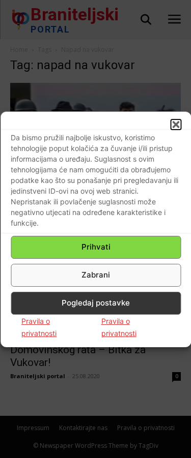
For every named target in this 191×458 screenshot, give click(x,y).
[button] (176, 124)
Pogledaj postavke (96, 303)
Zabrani (95, 275)
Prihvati (96, 247)
